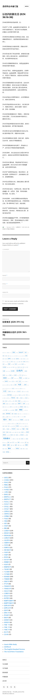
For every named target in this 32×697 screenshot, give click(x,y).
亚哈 (3, 355)
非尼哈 (21, 448)
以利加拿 (9, 367)
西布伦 (22, 438)
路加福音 (7, 576)
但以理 (22, 375)
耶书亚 (19, 432)
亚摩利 (9, 358)
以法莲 (12, 371)
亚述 (9, 364)
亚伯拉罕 (21, 352)
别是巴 (26, 378)
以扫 (23, 367)
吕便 (20, 381)
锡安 (26, 445)
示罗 (19, 423)
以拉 (25, 367)
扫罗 (24, 403)
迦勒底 (4, 445)
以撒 (4, 371)
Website (5, 292)
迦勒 (27, 442)
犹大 (5, 419)
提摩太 (13, 410)
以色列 (4, 229)
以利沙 (13, 367)
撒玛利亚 (8, 413)
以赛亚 (4, 375)
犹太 (10, 419)
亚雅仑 (11, 364)
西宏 (19, 438)
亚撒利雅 (17, 358)
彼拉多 (7, 403)
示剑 (8, 423)
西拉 (3, 442)
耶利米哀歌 (7, 535)
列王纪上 (7, 502)
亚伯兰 (17, 352)
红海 (14, 426)
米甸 (8, 426)
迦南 (8, 445)
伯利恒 (10, 375)
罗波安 (15, 432)
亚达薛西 (6, 364)
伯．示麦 (18, 375)
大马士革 (18, 391)
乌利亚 (3, 352)
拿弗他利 (21, 406)
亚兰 (26, 352)
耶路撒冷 (12, 229)
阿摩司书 (7, 547)
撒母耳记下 (7, 499)
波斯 (18, 416)
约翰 (27, 429)
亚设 (3, 364)
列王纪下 (7, 504)
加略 (9, 381)
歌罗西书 (7, 598)
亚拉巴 (3, 358)
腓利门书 (7, 613)
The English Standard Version (14, 649)
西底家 (27, 438)
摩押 (16, 410)
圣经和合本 (7, 647)
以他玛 (18, 364)
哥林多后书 (7, 588)
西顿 (18, 442)
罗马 (17, 432)
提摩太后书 (7, 608)
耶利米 (4, 434)
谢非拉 (23, 442)
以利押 (11, 367)
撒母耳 (4, 413)
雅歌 (5, 528)
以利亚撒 (4, 367)
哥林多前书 (7, 586)
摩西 (20, 410)
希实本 (6, 401)
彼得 (4, 403)
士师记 (6, 492)
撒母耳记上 (7, 497)
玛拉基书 (7, 569)
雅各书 (6, 617)
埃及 (19, 385)
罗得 (13, 432)
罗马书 (6, 584)
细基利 (12, 432)
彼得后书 (7, 622)
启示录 (6, 634)
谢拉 (22, 442)
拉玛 (11, 406)
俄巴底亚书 (7, 550)
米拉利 (3, 426)
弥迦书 (6, 555)
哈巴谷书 (7, 559)
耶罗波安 (22, 434)
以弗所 (21, 367)
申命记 (6, 487)
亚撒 (14, 358)
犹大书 (6, 632)
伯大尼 (12, 375)
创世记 (6, 477)
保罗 (12, 378)
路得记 (6, 494)
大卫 (4, 391)
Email (4, 284)
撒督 (12, 413)
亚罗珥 (21, 361)
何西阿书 (7, 543)
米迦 (10, 426)
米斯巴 (6, 426)
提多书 (6, 610)
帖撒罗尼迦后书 (9, 603)
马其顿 (26, 448)
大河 (12, 391)
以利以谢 (7, 367)
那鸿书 (6, 557)
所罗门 (19, 403)
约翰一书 (7, 625)
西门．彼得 (16, 442)
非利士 (17, 448)
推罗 (6, 410)
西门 (13, 442)
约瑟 (23, 429)
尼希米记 (7, 514)
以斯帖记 (7, 516)
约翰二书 (7, 627)
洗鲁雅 (24, 416)
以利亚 (23, 364)
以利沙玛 (16, 367)
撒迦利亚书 (7, 567)
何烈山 (24, 375)
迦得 (16, 445)
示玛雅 (17, 423)
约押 (3, 429)
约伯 (20, 426)
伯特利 (15, 375)
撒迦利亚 (15, 413)
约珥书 (6, 545)
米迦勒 (12, 426)
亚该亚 (5, 364)
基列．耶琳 (3, 388)
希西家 (19, 401)
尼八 (27, 391)
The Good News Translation (14, 652)
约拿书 (6, 552)
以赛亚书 (7, 530)
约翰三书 (7, 629)
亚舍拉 (24, 361)
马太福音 (7, 572)
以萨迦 (26, 371)
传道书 (6, 526)
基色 (16, 388)
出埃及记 (7, 480)
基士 (6, 388)
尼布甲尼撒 (9, 395)
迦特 (18, 445)
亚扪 (26, 355)
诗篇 (5, 521)
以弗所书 (7, 593)
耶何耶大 (22, 432)
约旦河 (13, 429)
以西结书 (18, 227)
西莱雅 (10, 442)
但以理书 (7, 540)
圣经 (15, 384)
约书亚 (17, 426)
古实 (13, 381)
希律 (9, 401)
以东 (16, 364)
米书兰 (23, 423)
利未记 (6, 482)
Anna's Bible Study (10, 644)
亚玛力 (12, 361)
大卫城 (9, 391)
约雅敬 (10, 432)
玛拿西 (21, 419)
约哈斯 (23, 426)
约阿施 (7, 432)
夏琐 (22, 388)
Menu (27, 6)
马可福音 (7, 574)
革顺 (23, 448)
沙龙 (14, 416)
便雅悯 (5, 378)
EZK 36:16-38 (25, 227)
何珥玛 (26, 375)
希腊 (16, 401)
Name (4, 275)
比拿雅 (7, 416)
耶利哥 (27, 432)
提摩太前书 (7, 605)
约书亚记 (7, 489)
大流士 (14, 391)
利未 (20, 378)
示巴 (10, 423)
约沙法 (18, 429)
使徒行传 (7, 581)
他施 (13, 364)
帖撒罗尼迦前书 (9, 600)
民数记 (6, 485)
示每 (12, 423)
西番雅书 (7, 562)
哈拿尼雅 (26, 381)
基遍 (20, 388)
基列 (25, 384)
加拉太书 (7, 591)
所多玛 (13, 403)
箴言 (5, 523)
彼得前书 (7, 620)
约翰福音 (7, 579)
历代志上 (7, 506)
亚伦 (14, 352)
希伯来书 (7, 615)
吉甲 (17, 381)
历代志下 (7, 509)
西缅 (8, 442)
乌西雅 (8, 352)
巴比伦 (13, 398)
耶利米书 (7, 533)
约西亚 (4, 432)
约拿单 (8, 429)
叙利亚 (10, 381)
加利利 (6, 381)
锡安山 (3, 448)
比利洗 (3, 416)
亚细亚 (19, 361)
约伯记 (6, 518)
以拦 (27, 367)
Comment (5, 249)
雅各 (9, 448)
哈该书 (6, 564)
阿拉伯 (6, 448)
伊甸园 (8, 229)
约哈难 (26, 426)
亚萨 (27, 361)
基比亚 (13, 388)
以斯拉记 (7, 511)
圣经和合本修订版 (10, 6)
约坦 (27, 426)
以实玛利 (19, 367)
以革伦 (6, 375)
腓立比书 (7, 596)
